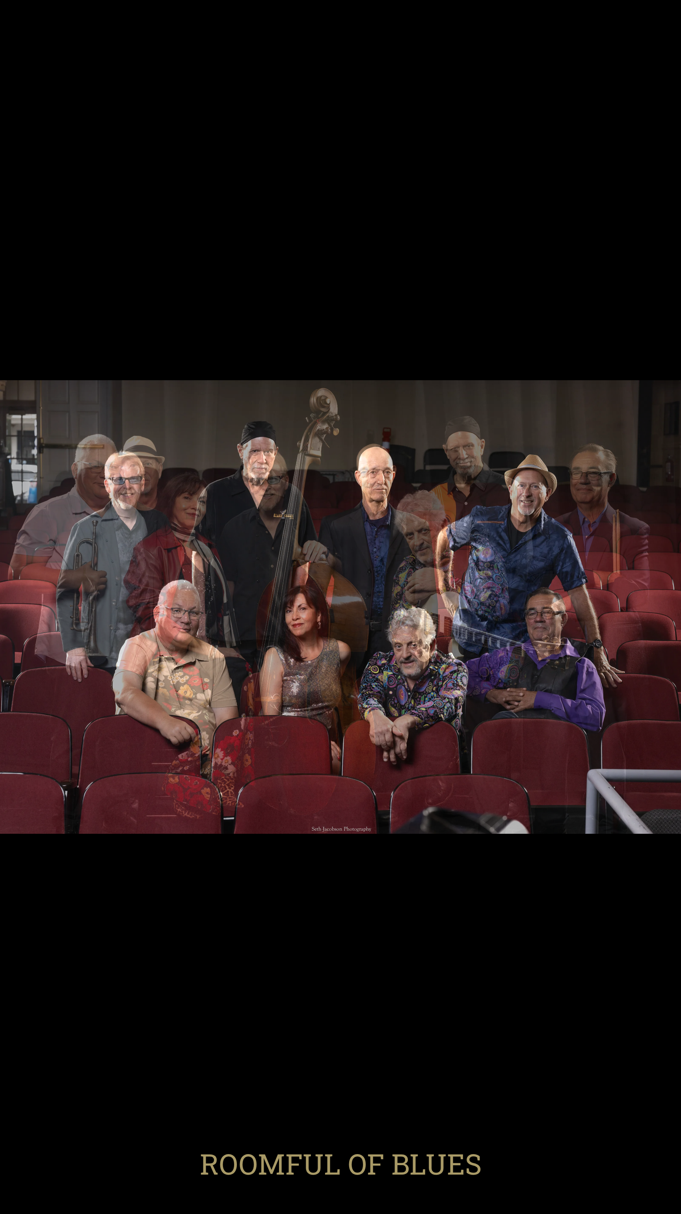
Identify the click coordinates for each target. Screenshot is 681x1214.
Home (192, 1186)
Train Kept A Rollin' (397, 1186)
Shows (223, 1186)
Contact (334, 1186)
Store (255, 1186)
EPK (492, 1186)
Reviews (460, 1186)
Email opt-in (340, 1200)
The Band (292, 1186)
